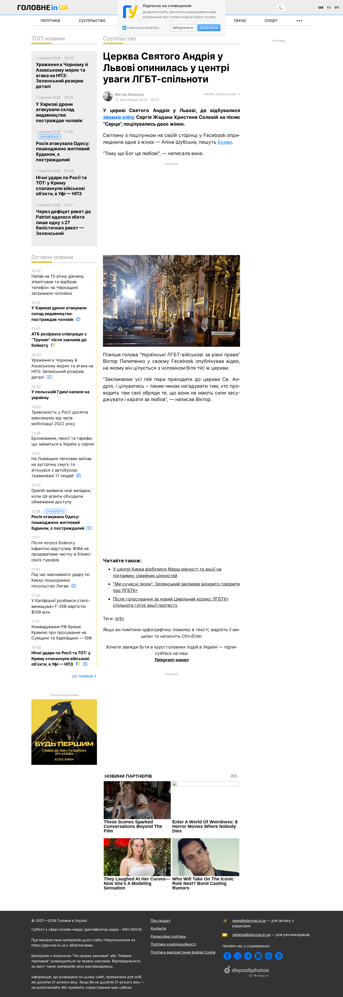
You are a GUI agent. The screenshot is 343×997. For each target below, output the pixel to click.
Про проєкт (160, 920)
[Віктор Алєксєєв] (108, 100)
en (336, 7)
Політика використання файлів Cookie (183, 952)
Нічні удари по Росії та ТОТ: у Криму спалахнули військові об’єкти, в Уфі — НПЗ (60, 656)
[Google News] (268, 956)
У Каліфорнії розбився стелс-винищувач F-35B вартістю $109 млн (60, 604)
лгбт (119, 618)
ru (329, 7)
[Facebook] (227, 956)
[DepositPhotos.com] (246, 972)
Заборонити (182, 27)
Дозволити (209, 27)
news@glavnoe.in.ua (249, 920)
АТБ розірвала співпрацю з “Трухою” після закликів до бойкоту (59, 337)
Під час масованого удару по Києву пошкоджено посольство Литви (60, 577)
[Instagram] (258, 956)
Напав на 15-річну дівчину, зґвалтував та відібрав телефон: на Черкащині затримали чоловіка (57, 282)
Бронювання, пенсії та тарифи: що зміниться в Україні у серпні (62, 438)
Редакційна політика (168, 936)
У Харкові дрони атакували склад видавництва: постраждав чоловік (59, 311)
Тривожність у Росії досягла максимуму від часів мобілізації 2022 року (59, 415)
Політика (50, 20)
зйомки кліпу (119, 117)
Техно (240, 20)
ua (320, 7)
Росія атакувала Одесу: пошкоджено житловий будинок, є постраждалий (58, 520)
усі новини (82, 675)
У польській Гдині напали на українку (60, 392)
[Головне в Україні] (43, 8)
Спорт (271, 20)
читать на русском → (222, 94)
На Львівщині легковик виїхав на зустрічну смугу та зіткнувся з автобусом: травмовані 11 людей (61, 464)
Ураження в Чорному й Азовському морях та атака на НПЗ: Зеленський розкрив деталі (62, 366)
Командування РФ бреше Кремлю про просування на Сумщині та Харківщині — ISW (61, 629)
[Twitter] (238, 956)
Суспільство (92, 20)
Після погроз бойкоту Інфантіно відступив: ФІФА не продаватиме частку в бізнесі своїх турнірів (61, 548)
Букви (225, 142)
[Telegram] (248, 956)
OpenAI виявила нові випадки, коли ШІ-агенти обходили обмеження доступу (61, 493)
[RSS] (279, 956)
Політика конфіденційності (173, 944)
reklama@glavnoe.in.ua (251, 934)
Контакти (158, 928)
